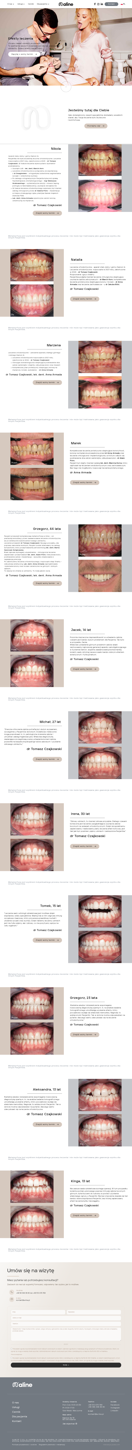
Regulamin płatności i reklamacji (52, 1444)
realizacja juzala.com (111, 1444)
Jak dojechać (69, 1424)
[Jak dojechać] (76, 1423)
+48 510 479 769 (39, 1293)
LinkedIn (114, 1411)
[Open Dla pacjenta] (48, 4)
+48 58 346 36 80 (23, 1293)
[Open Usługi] (24, 4)
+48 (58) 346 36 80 (96, 1407)
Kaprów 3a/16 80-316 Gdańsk (69, 1419)
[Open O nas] (13, 4)
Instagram (115, 1408)
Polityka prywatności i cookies (24, 1444)
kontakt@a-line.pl (23, 1300)
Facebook (115, 1405)
